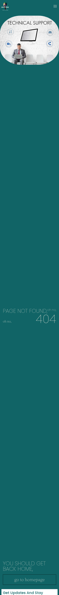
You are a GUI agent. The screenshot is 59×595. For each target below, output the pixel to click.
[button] (55, 6)
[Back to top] (55, 591)
